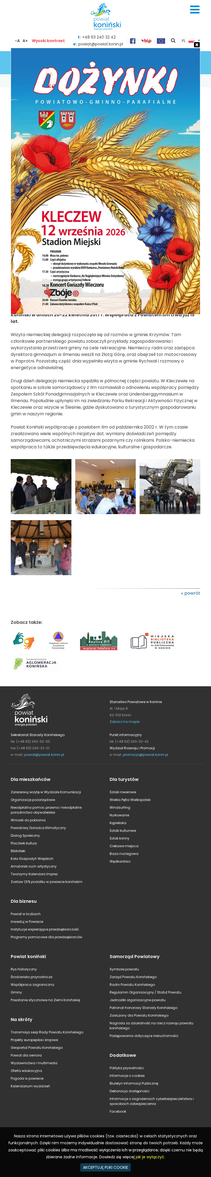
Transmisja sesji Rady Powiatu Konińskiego (47, 1032)
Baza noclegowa (124, 853)
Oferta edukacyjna (26, 1070)
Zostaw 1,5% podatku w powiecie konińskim (46, 881)
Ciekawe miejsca (124, 846)
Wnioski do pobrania (28, 820)
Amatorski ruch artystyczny (34, 866)
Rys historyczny (24, 969)
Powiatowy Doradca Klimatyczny (38, 827)
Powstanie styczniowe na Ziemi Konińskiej (45, 1000)
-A (17, 40)
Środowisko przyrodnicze (31, 977)
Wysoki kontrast (48, 40)
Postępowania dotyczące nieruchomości (144, 1035)
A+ (25, 40)
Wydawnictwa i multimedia (34, 1063)
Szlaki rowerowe (123, 792)
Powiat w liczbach (26, 914)
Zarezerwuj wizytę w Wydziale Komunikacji (46, 792)
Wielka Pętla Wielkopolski (130, 799)
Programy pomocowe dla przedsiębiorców (46, 937)
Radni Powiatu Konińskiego (132, 984)
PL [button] (184, 41)
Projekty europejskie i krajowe (34, 1040)
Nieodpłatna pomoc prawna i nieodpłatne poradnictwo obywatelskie (46, 810)
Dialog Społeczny (25, 835)
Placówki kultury (24, 843)
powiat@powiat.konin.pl (44, 754)
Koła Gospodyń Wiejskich (32, 858)
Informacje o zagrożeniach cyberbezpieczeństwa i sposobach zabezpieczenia (152, 1101)
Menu (194, 9)
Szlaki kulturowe (123, 830)
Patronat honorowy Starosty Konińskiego (143, 1007)
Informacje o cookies (127, 1075)
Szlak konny (119, 838)
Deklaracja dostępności (129, 1091)
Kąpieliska (118, 823)
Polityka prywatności (127, 1068)
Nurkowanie (119, 815)
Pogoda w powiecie (27, 1078)
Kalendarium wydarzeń (30, 1086)
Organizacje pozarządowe (33, 799)
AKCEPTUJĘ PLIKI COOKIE (105, 1167)
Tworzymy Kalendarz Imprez (34, 874)
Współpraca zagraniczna (32, 984)
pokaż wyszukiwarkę (173, 41)
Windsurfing (120, 807)
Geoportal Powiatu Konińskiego (37, 1047)
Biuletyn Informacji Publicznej (134, 1083)
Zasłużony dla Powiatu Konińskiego (139, 1015)
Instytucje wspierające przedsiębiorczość (45, 929)
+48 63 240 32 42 (99, 37)
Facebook (118, 1111)
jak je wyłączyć (150, 1157)
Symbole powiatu (124, 969)
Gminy (16, 992)
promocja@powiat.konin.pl (145, 754)
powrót (192, 593)
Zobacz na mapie (125, 721)
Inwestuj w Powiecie (27, 921)
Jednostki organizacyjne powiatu (138, 1000)
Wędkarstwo (120, 861)
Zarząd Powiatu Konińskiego (133, 977)
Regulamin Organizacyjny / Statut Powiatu (145, 992)
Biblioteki (18, 851)
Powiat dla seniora (26, 1055)
